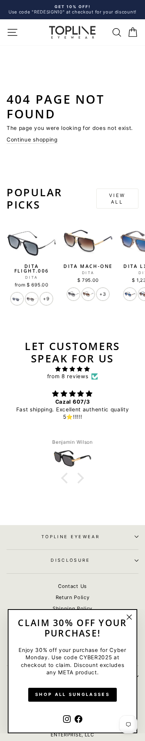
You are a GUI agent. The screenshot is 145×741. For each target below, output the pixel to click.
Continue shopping (32, 139)
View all (117, 198)
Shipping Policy (72, 608)
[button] (66, 478)
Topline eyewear (70, 536)
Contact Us (72, 586)
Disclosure (70, 560)
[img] (72, 369)
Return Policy (73, 597)
